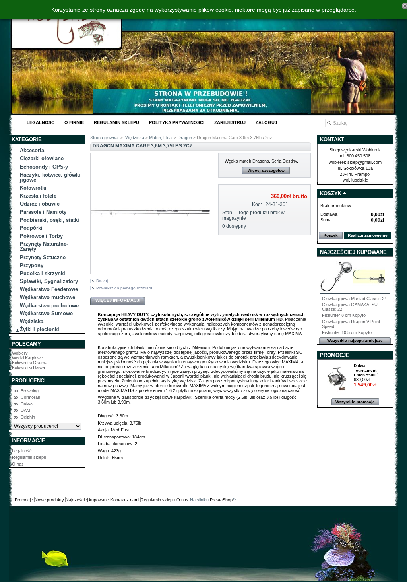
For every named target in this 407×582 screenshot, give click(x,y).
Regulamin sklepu (116, 122)
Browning (30, 390)
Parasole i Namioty (43, 212)
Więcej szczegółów (266, 170)
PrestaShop (221, 499)
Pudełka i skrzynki (42, 273)
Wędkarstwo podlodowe (49, 305)
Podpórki (31, 228)
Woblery (20, 353)
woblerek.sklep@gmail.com (355, 162)
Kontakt (332, 139)
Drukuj (102, 281)
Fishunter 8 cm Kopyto (344, 315)
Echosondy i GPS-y (44, 167)
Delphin (28, 417)
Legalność (40, 122)
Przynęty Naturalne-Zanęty (44, 246)
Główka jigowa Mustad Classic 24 (354, 298)
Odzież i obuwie (40, 204)
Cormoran (30, 397)
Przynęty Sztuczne (43, 257)
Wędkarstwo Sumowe (46, 313)
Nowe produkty (49, 499)
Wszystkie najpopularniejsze (355, 340)
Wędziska (31, 321)
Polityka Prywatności (176, 122)
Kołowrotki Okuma (29, 362)
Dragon (185, 137)
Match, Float (161, 137)
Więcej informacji (117, 300)
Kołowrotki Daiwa (28, 367)
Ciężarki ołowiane (42, 158)
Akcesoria (32, 150)
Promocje (334, 355)
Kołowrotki (33, 188)
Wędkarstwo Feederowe (49, 289)
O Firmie (74, 122)
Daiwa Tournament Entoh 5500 (365, 370)
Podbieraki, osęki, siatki (49, 220)
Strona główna (104, 137)
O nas (18, 464)
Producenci (29, 381)
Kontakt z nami (124, 499)
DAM (25, 410)
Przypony (31, 265)
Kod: (257, 204)
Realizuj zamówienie (368, 235)
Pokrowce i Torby (41, 236)
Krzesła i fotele (38, 196)
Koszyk (330, 193)
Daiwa (27, 404)
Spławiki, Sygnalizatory (49, 281)
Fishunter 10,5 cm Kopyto (347, 332)
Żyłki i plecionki (39, 329)
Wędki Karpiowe (27, 357)
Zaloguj (266, 122)
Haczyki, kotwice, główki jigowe (50, 177)
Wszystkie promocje (355, 402)
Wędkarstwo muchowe (47, 297)
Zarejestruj (230, 122)
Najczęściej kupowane (353, 252)
